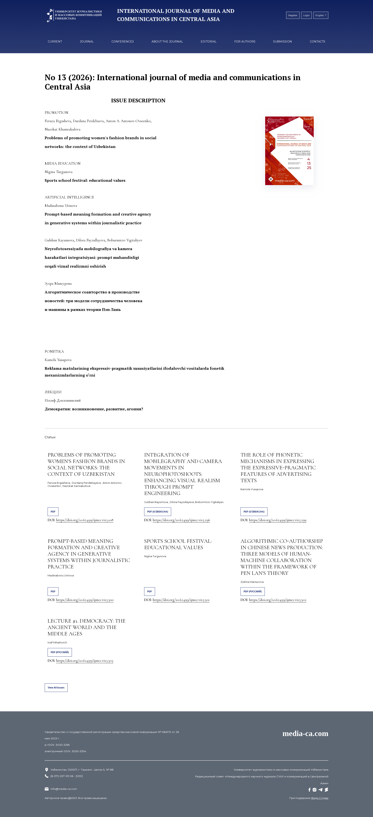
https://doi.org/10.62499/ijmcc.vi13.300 (85, 600)
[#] (309, 789)
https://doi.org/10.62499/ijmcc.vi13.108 (84, 520)
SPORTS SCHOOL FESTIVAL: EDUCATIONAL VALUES (178, 544)
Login (306, 15)
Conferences (123, 41)
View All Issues (56, 687)
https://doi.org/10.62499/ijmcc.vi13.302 (277, 600)
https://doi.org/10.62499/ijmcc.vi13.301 (181, 600)
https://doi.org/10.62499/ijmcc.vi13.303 (84, 660)
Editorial (209, 41)
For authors (244, 41)
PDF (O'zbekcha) (157, 511)
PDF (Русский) (253, 591)
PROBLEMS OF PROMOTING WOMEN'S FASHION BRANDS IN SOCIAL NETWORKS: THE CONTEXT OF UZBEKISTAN (86, 464)
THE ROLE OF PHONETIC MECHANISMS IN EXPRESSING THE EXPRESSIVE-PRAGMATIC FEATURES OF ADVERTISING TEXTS (278, 468)
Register (292, 15)
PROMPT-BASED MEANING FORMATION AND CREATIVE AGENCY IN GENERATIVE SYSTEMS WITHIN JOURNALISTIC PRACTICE (89, 554)
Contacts (317, 41)
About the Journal (167, 41)
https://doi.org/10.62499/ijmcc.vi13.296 (181, 520)
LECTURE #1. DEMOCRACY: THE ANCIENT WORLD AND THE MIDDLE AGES (86, 627)
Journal (87, 41)
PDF (53, 511)
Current (55, 41)
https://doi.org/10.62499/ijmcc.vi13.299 (277, 520)
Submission (282, 41)
